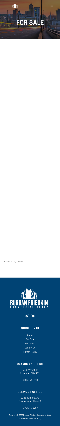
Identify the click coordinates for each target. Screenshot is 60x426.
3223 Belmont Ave (30, 397)
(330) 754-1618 (30, 380)
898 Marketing (35, 418)
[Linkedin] (33, 316)
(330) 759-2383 (30, 407)
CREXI (20, 261)
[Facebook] (27, 316)
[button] (52, 5)
